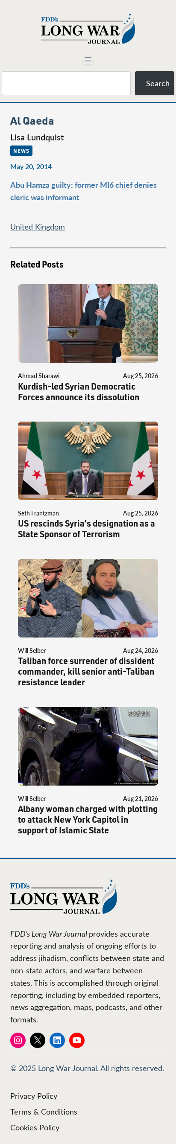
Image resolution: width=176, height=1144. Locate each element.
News (21, 150)
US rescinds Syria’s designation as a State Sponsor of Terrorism (86, 528)
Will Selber (32, 650)
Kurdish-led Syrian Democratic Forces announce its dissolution (78, 391)
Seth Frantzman (38, 513)
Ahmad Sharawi (38, 376)
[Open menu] (88, 59)
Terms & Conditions (43, 1111)
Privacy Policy (33, 1096)
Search (158, 83)
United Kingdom (37, 226)
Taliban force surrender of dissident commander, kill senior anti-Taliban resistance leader (86, 671)
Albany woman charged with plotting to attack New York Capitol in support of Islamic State (88, 819)
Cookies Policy (34, 1127)
